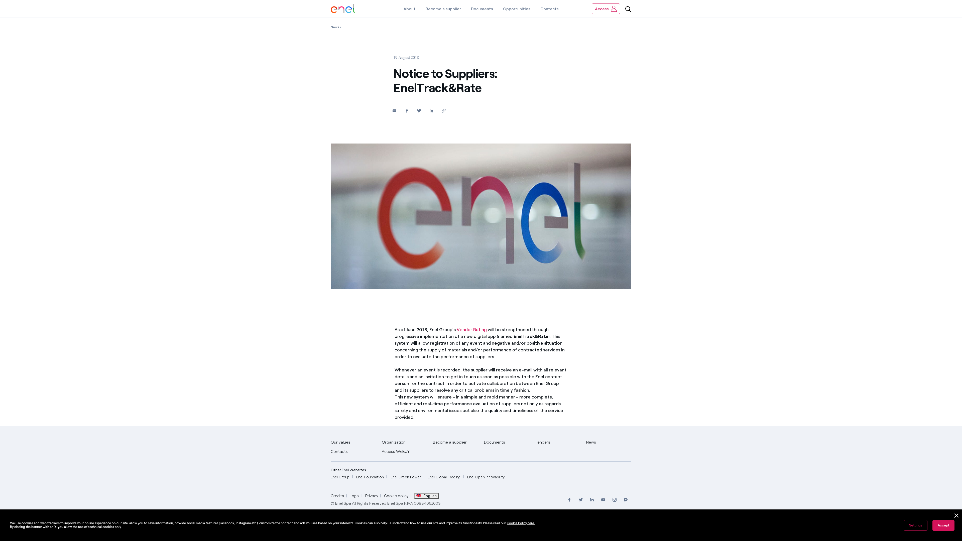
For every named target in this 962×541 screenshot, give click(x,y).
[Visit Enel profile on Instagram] (614, 499)
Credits (337, 495)
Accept (943, 525)
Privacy (371, 495)
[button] (394, 110)
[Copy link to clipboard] (443, 110)
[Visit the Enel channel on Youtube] (603, 499)
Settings (915, 525)
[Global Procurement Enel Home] (343, 9)
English (430, 495)
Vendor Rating (472, 329)
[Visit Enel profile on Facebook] (569, 499)
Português (406, 485)
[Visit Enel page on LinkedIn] (591, 499)
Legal (354, 495)
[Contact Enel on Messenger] (625, 499)
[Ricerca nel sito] (628, 8)
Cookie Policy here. (521, 523)
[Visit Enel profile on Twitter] (580, 499)
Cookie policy (396, 495)
